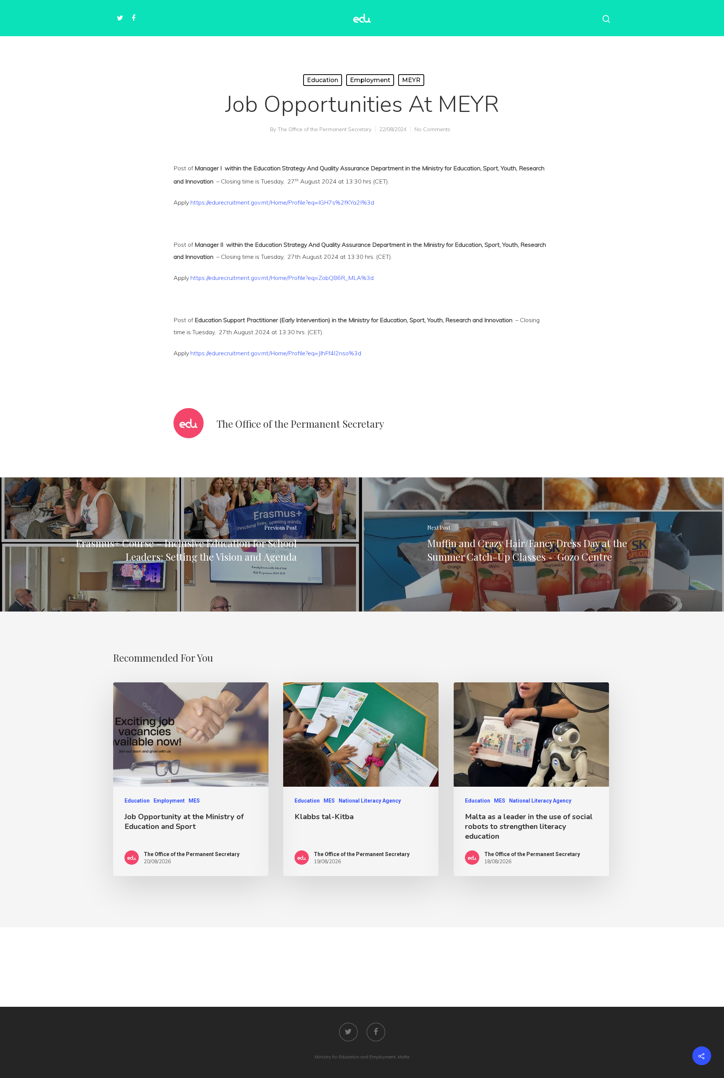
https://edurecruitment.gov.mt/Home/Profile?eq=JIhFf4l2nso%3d (275, 353)
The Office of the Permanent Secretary (324, 129)
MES (194, 801)
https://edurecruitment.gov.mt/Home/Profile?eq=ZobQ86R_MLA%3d (282, 277)
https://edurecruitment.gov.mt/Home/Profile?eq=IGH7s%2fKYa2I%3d (282, 202)
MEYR (411, 80)
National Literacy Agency (370, 801)
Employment (370, 80)
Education (322, 80)
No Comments (432, 129)
